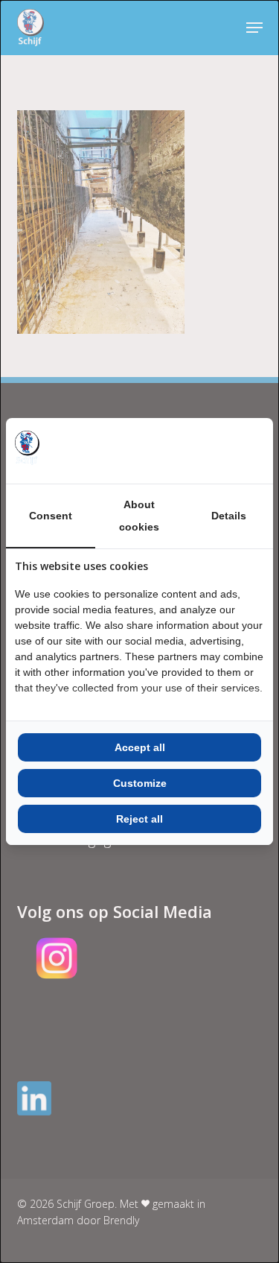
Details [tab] (228, 516)
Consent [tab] (50, 516)
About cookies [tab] (139, 515)
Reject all (139, 819)
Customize (140, 783)
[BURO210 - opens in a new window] (208, 451)
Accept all (140, 747)
